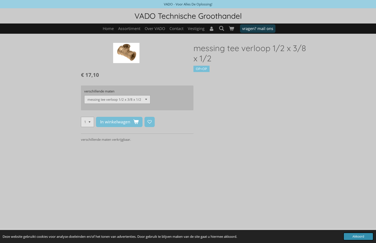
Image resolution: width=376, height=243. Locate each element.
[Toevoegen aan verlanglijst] (149, 122)
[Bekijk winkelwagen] (231, 28)
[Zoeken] (221, 28)
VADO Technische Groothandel (188, 16)
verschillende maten (99, 91)
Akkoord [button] (358, 236)
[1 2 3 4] (87, 122)
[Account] (212, 28)
